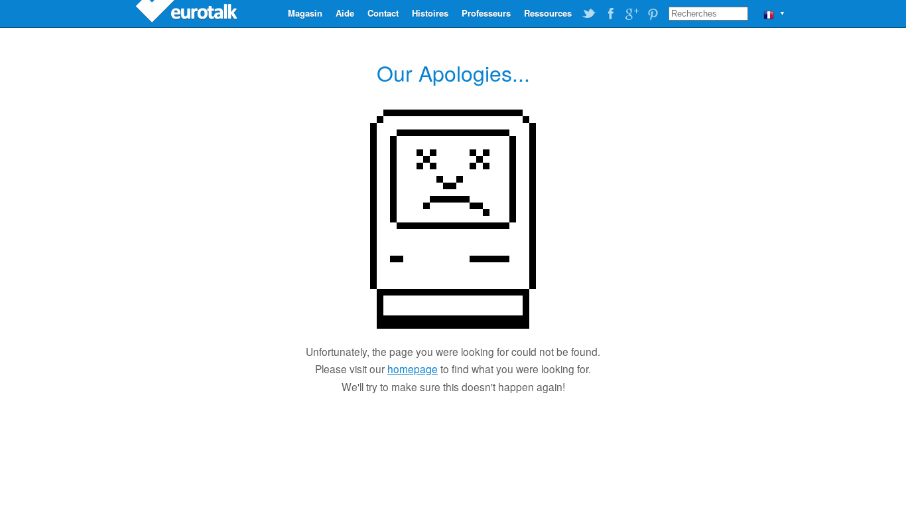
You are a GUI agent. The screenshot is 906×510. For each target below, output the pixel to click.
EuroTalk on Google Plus (631, 14)
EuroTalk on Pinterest (652, 14)
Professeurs (486, 13)
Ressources (548, 13)
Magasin (305, 13)
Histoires (430, 13)
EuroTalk (188, 13)
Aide (345, 13)
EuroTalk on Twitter (589, 14)
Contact (383, 13)
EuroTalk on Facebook (610, 14)
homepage (412, 368)
